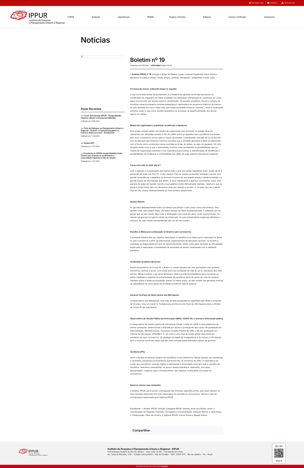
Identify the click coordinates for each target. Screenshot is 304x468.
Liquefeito (164, 466)
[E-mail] (215, 430)
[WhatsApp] (200, 430)
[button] (293, 17)
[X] (184, 430)
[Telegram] (204, 430)
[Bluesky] (188, 430)
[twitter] (112, 459)
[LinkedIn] (196, 430)
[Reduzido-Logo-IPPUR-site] (37, 8)
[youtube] (13, 3)
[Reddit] (192, 430)
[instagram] (10, 3)
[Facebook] (181, 430)
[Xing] (211, 430)
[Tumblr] (207, 430)
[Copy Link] (219, 430)
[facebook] (108, 459)
